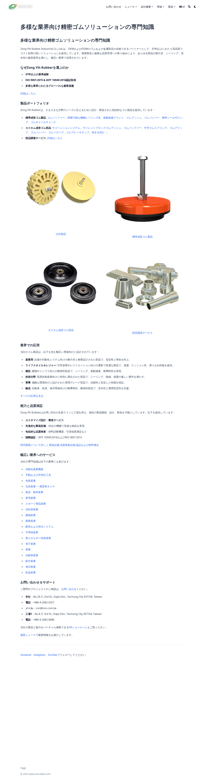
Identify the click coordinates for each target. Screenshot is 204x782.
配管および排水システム (40, 526)
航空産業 (31, 561)
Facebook (25, 655)
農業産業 (31, 521)
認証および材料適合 (87, 445)
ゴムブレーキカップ (77, 132)
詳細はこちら (28, 93)
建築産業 (31, 515)
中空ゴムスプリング (155, 128)
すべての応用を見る (31, 396)
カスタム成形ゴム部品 (61, 330)
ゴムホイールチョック (43, 122)
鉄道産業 (31, 572)
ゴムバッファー (56, 117)
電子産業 (31, 544)
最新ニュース (28, 635)
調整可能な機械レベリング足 (84, 117)
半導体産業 (32, 532)
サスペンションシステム (66, 128)
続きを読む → (100, 132)
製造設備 (54, 445)
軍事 (28, 549)
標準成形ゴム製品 (142, 236)
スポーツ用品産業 (36, 503)
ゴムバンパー (151, 117)
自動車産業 (32, 555)
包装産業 (31, 480)
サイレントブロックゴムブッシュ (102, 128)
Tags (23, 768)
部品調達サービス (142, 333)
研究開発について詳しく (34, 445)
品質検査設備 (67, 445)
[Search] (189, 6)
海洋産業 (31, 566)
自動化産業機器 (34, 469)
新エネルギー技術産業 (38, 538)
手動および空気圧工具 (38, 475)
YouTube (52, 655)
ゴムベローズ (56, 132)
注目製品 (61, 234)
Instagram (39, 655)
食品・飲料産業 (34, 492)
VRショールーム (78, 627)
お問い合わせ (68, 589)
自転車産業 (32, 509)
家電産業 (31, 498)
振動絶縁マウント (113, 117)
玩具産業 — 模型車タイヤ (40, 486)
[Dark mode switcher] (195, 6)
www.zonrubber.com (40, 773)
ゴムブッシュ (134, 117)
